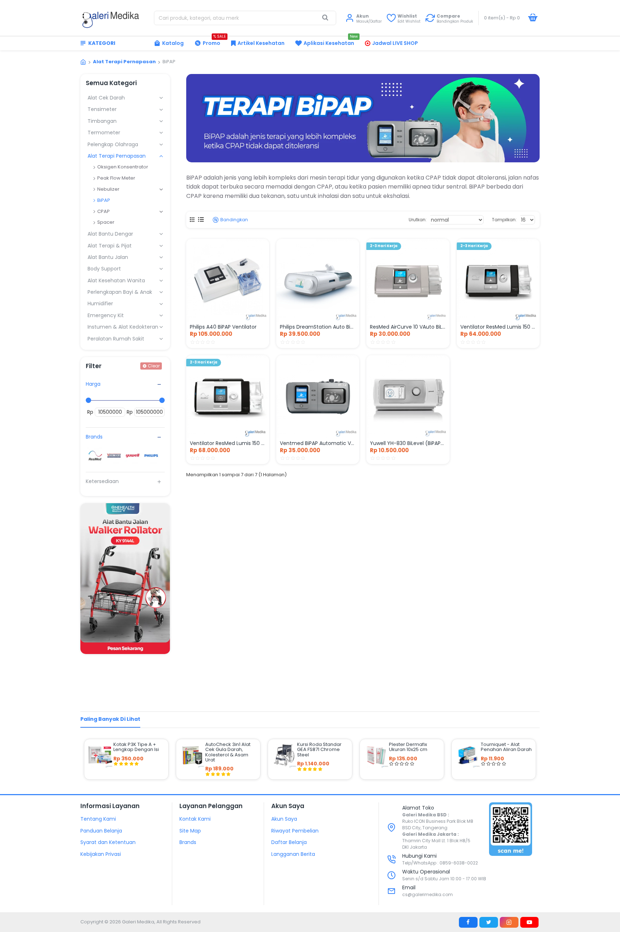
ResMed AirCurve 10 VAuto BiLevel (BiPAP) (408, 327)
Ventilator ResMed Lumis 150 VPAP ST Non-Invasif (498, 327)
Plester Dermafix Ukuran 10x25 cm (408, 747)
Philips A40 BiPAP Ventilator (223, 327)
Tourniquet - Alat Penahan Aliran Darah (506, 747)
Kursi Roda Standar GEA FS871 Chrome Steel (319, 749)
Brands (94, 436)
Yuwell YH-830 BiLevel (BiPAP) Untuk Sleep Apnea (408, 443)
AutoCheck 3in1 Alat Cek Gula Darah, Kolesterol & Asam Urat (227, 752)
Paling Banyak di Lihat (110, 719)
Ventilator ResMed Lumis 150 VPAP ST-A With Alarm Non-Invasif (228, 443)
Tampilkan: (504, 220)
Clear (154, 366)
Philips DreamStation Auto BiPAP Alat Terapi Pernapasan (318, 327)
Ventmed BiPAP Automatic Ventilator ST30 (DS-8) (318, 443)
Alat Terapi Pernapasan (124, 61)
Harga (93, 384)
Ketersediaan (102, 481)
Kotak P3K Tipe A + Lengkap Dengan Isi (136, 747)
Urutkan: (418, 220)
